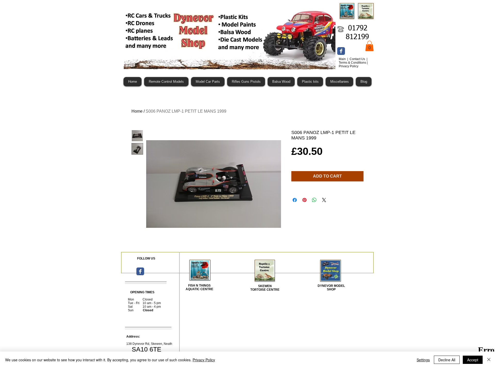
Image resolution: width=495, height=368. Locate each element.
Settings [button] (423, 359)
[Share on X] (324, 200)
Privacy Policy (204, 359)
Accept (472, 359)
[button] (369, 46)
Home (137, 111)
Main (342, 59)
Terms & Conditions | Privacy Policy (353, 64)
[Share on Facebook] (295, 200)
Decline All (446, 359)
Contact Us (358, 59)
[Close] (489, 360)
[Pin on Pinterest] (304, 200)
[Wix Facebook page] (341, 51)
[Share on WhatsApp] (314, 200)
